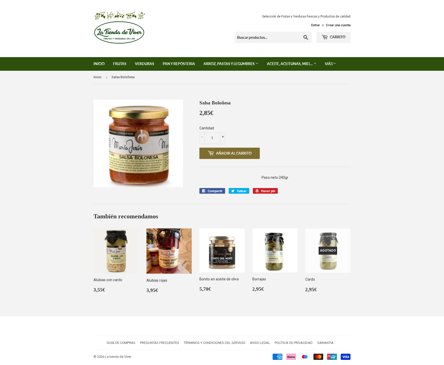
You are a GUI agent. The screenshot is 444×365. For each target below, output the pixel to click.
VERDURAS (144, 63)
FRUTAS (119, 63)
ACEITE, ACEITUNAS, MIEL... (290, 63)
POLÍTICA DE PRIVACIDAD (294, 343)
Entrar (315, 25)
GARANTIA (325, 343)
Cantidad (206, 128)
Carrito (337, 37)
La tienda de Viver (118, 357)
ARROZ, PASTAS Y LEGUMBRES (229, 63)
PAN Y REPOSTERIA (179, 63)
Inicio (97, 77)
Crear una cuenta (338, 25)
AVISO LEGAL (260, 343)
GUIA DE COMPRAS (121, 343)
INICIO (99, 63)
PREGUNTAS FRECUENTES (159, 343)
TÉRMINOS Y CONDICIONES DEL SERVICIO (214, 343)
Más (329, 64)
